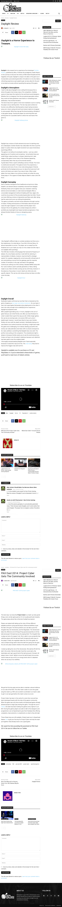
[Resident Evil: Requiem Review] (21, 462)
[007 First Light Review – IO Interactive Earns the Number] (45, 96)
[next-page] (5, 477)
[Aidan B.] (2, 28)
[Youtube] (60, 1)
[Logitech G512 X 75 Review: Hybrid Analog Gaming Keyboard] (7, 462)
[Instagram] (55, 1)
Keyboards (4, 466)
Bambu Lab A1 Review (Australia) (52, 45)
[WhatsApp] (24, 32)
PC (20, 413)
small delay (29, 343)
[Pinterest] (20, 32)
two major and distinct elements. (21, 303)
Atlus (7, 413)
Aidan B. (6, 28)
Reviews (7, 18)
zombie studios (33, 413)
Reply (8, 495)
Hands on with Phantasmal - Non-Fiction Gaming (21, 500)
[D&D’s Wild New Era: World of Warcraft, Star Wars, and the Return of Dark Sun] (45, 82)
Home (2, 18)
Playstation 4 (5, 353)
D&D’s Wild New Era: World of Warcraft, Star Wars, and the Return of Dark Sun (50, 32)
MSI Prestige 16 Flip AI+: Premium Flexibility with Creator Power (52, 48)
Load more (51, 106)
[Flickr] (51, 895)
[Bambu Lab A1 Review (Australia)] (45, 102)
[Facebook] (53, 1)
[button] (59, 13)
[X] (58, 1)
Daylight (11, 413)
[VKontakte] (58, 895)
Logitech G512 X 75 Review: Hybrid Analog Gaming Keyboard (6, 470)
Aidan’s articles (25, 355)
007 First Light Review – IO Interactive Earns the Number (50, 41)
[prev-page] (2, 477)
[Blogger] (43, 895)
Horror (16, 413)
